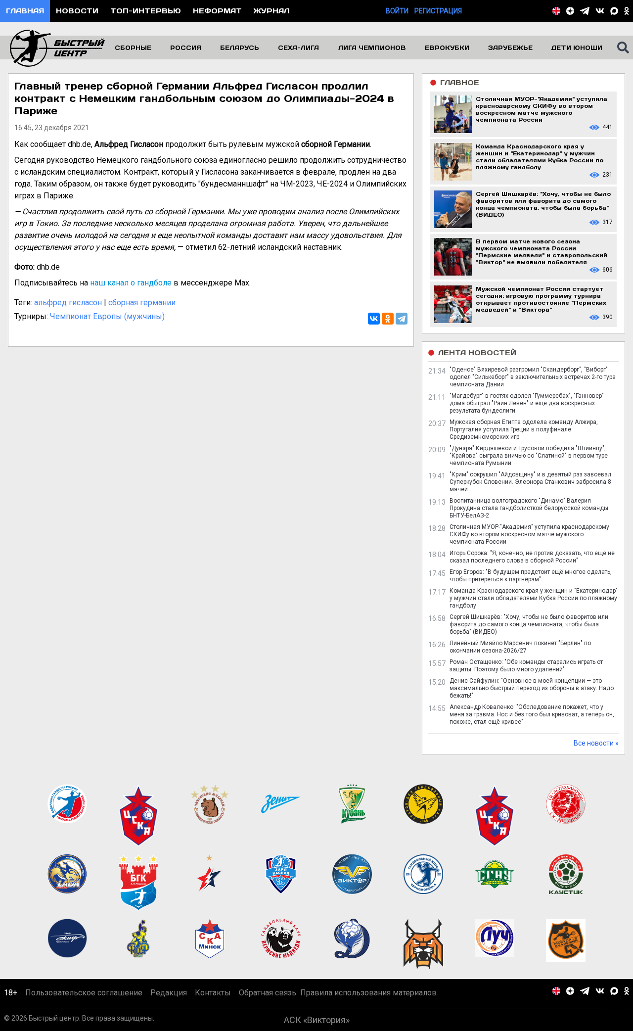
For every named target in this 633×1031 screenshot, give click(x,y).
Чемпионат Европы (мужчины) (107, 316)
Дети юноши (576, 47)
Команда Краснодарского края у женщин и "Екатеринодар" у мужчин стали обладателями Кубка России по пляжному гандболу (534, 598)
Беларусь (239, 47)
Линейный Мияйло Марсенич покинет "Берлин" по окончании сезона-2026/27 (520, 647)
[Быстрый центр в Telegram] (584, 11)
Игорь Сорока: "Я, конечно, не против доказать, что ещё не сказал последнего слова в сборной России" (532, 557)
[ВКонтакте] (374, 319)
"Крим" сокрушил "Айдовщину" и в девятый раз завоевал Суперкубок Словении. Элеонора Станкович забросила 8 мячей (530, 482)
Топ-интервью (145, 10)
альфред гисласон (68, 302)
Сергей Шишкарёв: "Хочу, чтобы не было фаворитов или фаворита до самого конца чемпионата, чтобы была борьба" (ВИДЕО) (529, 624)
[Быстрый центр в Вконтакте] (599, 11)
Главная (25, 10)
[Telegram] (401, 319)
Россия (185, 47)
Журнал (271, 10)
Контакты (213, 992)
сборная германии (142, 302)
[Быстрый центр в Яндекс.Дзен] (570, 11)
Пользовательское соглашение (83, 992)
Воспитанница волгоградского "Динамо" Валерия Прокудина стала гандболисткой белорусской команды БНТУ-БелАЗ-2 (529, 508)
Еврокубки (447, 47)
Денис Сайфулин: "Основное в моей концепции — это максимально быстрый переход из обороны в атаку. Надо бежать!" (532, 688)
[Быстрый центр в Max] (614, 11)
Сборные (133, 47)
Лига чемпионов (372, 47)
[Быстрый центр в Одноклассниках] (626, 11)
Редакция (168, 992)
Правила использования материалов (368, 992)
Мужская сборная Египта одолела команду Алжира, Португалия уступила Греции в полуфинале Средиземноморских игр (524, 429)
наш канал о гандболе (131, 282)
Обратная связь (267, 992)
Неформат (217, 10)
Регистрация (438, 11)
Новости (77, 10)
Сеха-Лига (298, 47)
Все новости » (596, 743)
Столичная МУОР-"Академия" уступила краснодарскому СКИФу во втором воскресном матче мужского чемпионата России (529, 534)
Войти (397, 11)
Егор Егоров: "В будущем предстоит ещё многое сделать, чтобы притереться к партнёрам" (531, 575)
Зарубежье (510, 47)
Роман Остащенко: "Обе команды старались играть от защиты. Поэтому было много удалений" (526, 665)
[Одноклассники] (388, 319)
